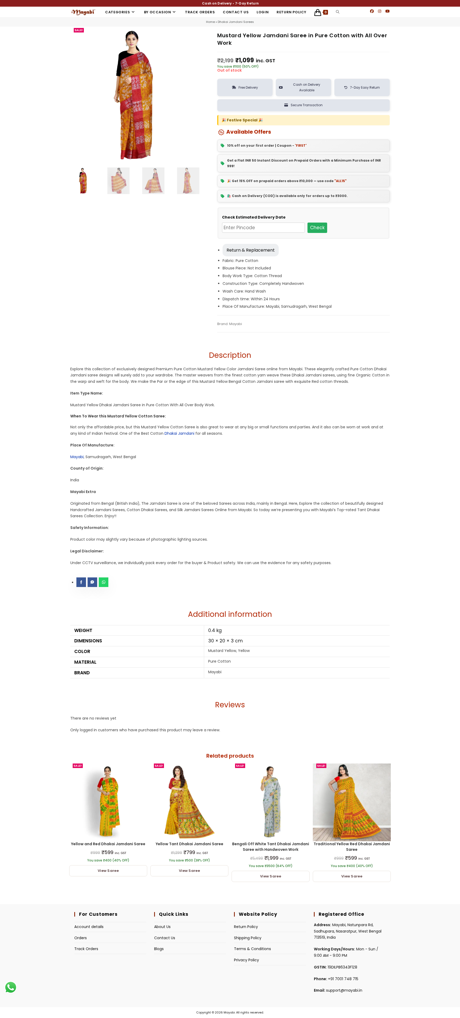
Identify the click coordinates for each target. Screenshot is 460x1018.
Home (210, 22)
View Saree (108, 870)
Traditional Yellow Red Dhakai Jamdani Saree (352, 846)
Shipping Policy (247, 938)
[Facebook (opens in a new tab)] (372, 11)
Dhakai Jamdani (179, 433)
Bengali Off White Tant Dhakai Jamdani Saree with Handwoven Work (270, 846)
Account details (89, 926)
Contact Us (164, 938)
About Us (162, 926)
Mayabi (77, 456)
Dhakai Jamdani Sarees (236, 22)
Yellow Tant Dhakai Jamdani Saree (189, 844)
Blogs (159, 948)
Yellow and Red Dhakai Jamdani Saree (108, 844)
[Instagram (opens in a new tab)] (379, 11)
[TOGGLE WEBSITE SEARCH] (337, 12)
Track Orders (86, 948)
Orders (80, 938)
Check (317, 227)
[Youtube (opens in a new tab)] (387, 11)
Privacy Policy (246, 960)
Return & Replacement (251, 250)
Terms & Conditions (252, 948)
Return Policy (246, 926)
